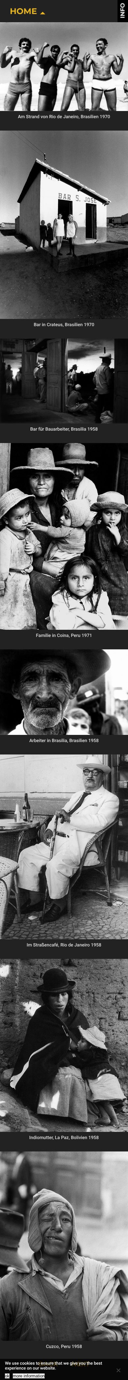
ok (7, 1375)
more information (29, 1375)
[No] (118, 1370)
